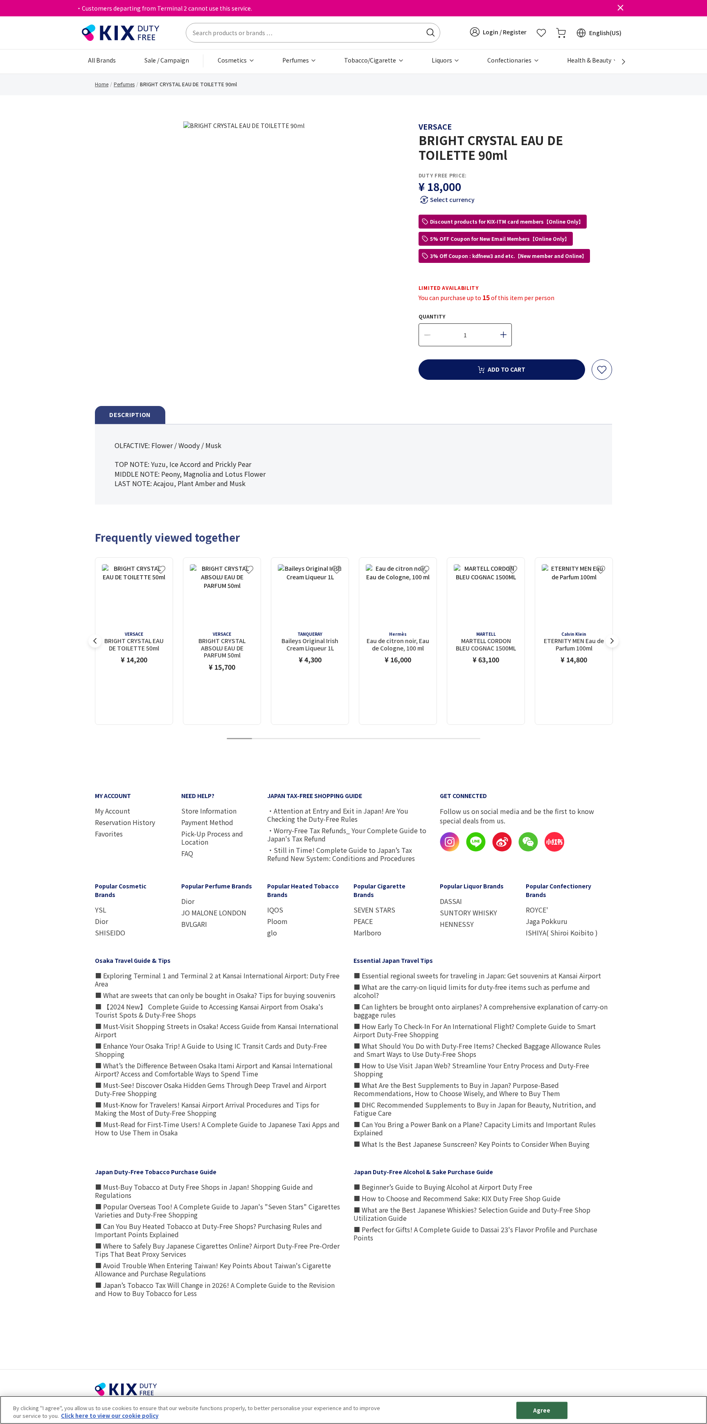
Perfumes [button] (296, 60)
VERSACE (435, 126)
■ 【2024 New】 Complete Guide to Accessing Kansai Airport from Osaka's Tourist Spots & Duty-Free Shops (209, 1011)
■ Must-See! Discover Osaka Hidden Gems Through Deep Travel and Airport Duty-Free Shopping (210, 1089)
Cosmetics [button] (233, 60)
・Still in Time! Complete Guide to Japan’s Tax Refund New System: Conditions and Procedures (341, 854)
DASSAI (451, 901)
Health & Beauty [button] (589, 60)
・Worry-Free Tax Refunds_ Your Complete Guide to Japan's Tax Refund (346, 834)
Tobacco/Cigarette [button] (370, 60)
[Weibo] (502, 849)
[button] (498, 32)
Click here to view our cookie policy (109, 1416)
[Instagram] (449, 849)
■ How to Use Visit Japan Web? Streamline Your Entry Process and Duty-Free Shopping (471, 1070)
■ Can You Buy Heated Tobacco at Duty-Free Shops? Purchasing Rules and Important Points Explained (208, 1230)
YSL (100, 910)
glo (272, 932)
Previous (94, 641)
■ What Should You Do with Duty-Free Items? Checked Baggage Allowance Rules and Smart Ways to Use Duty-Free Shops (477, 1050)
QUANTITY (432, 316)
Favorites (109, 834)
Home (101, 84)
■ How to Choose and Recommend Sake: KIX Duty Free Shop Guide (457, 1198)
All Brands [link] (102, 60)
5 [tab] (340, 739)
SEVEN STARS (374, 910)
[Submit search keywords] (430, 33)
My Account (112, 811)
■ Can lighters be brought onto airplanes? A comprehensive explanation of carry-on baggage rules (481, 1011)
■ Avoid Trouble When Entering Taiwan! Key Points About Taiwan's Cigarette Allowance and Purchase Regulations (213, 1269)
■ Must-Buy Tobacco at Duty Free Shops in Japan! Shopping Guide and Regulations (204, 1191)
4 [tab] (315, 739)
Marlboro (367, 932)
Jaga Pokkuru (546, 921)
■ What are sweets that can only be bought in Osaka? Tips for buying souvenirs (215, 995)
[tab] (130, 415)
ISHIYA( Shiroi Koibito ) (562, 932)
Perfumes (124, 84)
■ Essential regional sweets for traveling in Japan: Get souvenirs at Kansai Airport (477, 975)
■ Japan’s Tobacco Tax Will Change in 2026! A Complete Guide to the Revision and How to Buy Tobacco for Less (215, 1289)
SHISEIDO (110, 932)
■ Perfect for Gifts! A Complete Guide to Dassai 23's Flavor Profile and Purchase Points (475, 1233)
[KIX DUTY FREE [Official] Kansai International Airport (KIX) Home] (121, 32)
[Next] (619, 62)
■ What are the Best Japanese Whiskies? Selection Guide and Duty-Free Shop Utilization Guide (472, 1214)
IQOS (275, 910)
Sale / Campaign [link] (166, 60)
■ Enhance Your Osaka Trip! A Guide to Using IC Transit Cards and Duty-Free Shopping (211, 1050)
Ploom (277, 921)
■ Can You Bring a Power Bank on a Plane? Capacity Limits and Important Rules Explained (475, 1128)
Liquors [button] (442, 60)
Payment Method (207, 822)
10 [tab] (467, 739)
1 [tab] (239, 739)
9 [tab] (442, 739)
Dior (101, 921)
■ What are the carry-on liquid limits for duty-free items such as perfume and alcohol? (472, 991)
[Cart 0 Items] (561, 33)
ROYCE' (537, 910)
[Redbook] (554, 849)
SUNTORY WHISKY (468, 912)
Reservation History (125, 822)
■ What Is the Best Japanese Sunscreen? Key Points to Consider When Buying (472, 1144)
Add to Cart (506, 369)
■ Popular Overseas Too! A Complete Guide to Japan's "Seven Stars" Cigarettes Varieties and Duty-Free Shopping (217, 1211)
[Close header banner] (620, 8)
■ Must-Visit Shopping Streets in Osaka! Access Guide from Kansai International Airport (216, 1030)
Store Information (208, 811)
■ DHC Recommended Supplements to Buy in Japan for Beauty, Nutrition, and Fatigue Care (475, 1109)
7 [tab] (391, 739)
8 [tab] (417, 739)
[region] (353, 1410)
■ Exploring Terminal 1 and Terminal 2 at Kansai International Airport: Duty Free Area (217, 980)
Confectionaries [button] (510, 60)
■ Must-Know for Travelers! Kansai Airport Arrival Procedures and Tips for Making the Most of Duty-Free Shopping (207, 1109)
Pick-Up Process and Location (212, 838)
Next (612, 641)
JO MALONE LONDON (213, 912)
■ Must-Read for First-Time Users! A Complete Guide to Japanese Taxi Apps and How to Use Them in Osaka (217, 1128)
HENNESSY (457, 924)
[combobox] (313, 33)
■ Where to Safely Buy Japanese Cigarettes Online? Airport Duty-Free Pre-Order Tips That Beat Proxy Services (217, 1250)
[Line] (476, 849)
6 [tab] (366, 739)
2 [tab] (264, 739)
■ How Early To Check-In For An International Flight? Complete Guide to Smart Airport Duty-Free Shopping (475, 1030)
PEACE (363, 921)
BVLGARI (194, 924)
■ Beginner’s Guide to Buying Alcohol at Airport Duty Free (443, 1187)
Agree (542, 1410)
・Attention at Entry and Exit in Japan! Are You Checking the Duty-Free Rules (337, 815)
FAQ (187, 853)
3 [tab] (290, 739)
